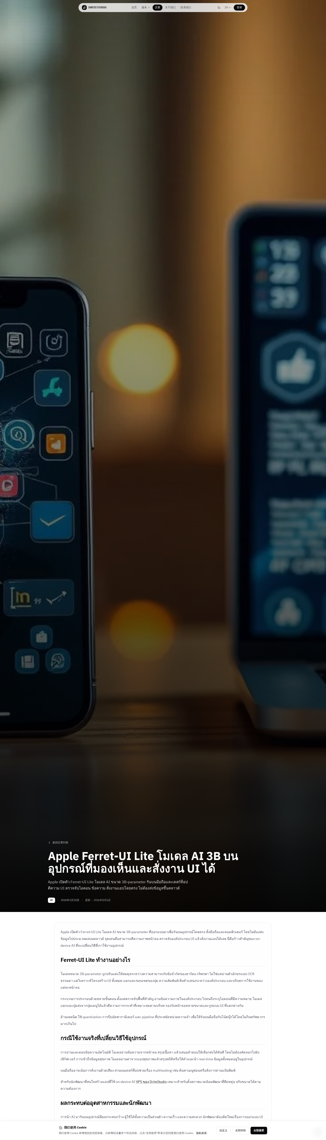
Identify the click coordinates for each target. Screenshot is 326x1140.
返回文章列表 (60, 843)
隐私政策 (201, 1133)
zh (229, 8)
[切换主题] (219, 8)
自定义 (223, 1130)
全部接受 (259, 1130)
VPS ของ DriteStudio (151, 1082)
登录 (239, 7)
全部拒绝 (240, 1130)
